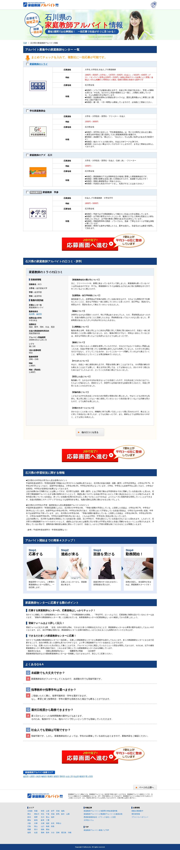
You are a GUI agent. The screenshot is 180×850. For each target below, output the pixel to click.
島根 (47, 826)
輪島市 (44, 776)
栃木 (63, 814)
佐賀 (36, 833)
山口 (42, 826)
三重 (47, 820)
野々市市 (89, 776)
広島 (29, 826)
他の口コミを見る (90, 432)
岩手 (52, 811)
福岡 (29, 833)
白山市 (76, 776)
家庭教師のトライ (39, 64)
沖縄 (69, 833)
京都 (42, 823)
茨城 (52, 814)
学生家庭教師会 (37, 111)
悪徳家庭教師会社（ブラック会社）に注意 (100, 817)
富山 (47, 817)
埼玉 (42, 814)
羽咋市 (62, 776)
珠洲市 (50, 776)
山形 (47, 811)
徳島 (42, 829)
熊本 (47, 833)
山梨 (68, 814)
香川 (36, 829)
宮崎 (57, 833)
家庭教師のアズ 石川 (41, 155)
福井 (52, 817)
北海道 (29, 811)
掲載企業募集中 (137, 811)
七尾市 (32, 776)
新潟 (29, 817)
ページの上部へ (146, 787)
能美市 (82, 776)
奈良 (52, 823)
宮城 (57, 811)
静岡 (36, 820)
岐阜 (42, 820)
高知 (47, 829)
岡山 (36, 826)
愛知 (29, 820)
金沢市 (39, 314)
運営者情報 (135, 814)
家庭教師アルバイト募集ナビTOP (96, 830)
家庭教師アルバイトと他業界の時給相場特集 (100, 811)
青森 (36, 811)
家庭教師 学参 (44, 192)
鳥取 (52, 826)
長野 (36, 817)
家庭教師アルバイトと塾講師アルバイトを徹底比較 (103, 814)
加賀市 (56, 776)
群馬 (57, 814)
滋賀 (47, 823)
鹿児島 (63, 833)
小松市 (38, 776)
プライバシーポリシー (139, 817)
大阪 (29, 823)
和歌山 (58, 823)
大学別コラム (89, 820)
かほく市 (69, 776)
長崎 (42, 833)
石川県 (31, 314)
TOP (25, 43)
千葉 (47, 814)
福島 (63, 811)
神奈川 (36, 814)
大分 (52, 833)
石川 (42, 817)
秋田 (42, 811)
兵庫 (36, 823)
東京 (29, 814)
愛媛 (29, 829)
